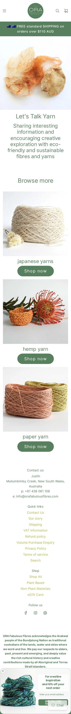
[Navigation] (4, 10)
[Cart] (66, 10)
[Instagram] (35, 613)
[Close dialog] (3, 671)
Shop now (35, 271)
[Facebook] (25, 613)
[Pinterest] (45, 613)
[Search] (57, 10)
